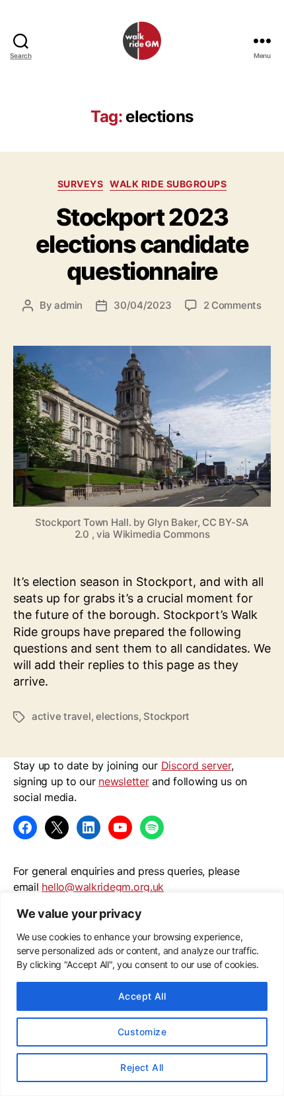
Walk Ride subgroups (168, 183)
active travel (61, 716)
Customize (142, 1031)
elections (117, 716)
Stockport (166, 716)
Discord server (196, 765)
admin (68, 305)
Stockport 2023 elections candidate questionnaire (142, 244)
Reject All (142, 1067)
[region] (142, 994)
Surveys (80, 183)
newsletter (123, 781)
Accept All (142, 996)
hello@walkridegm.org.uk (103, 886)
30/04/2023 (142, 305)
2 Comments (232, 305)
